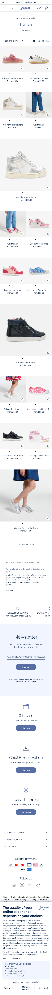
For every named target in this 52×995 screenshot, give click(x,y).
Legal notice (11, 846)
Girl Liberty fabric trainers (39, 290)
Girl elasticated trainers (13, 455)
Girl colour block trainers (13, 290)
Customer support (14, 832)
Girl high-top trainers (13, 124)
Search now (25, 812)
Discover (26, 728)
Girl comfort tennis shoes (26, 528)
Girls (32, 18)
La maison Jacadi (13, 839)
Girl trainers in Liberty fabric (39, 409)
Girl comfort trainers (12, 409)
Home (17, 18)
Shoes (25, 18)
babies (17, 580)
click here (32, 681)
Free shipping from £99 (26, 2)
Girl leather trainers (39, 78)
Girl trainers (39, 124)
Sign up (25, 667)
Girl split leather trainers (13, 78)
